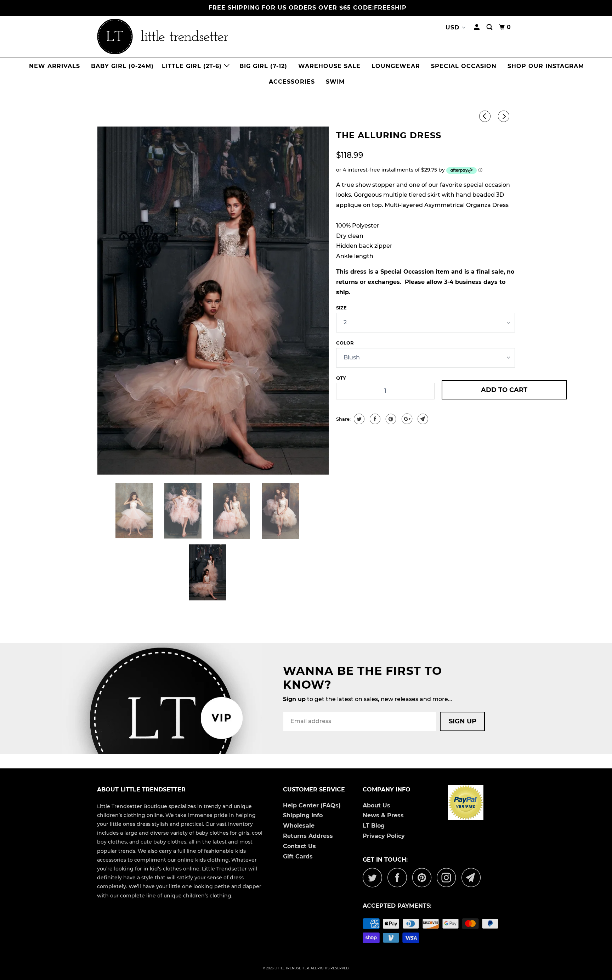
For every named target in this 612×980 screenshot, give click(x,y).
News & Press (383, 815)
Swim (335, 81)
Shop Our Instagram (546, 66)
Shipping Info (303, 815)
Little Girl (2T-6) (193, 66)
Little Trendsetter (291, 968)
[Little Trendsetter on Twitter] (374, 877)
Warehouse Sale (329, 66)
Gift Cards (298, 856)
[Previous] (486, 117)
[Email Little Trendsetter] (473, 877)
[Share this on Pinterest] (390, 419)
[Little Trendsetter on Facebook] (399, 877)
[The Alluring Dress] (213, 300)
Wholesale (298, 825)
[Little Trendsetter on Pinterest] (423, 877)
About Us (376, 805)
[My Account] (477, 27)
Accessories (292, 81)
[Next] (504, 117)
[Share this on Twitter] (358, 419)
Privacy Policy (384, 836)
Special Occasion (464, 66)
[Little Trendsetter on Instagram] (448, 877)
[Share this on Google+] (406, 419)
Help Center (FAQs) (312, 805)
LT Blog (374, 825)
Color (345, 343)
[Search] (490, 27)
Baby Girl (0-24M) (122, 66)
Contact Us (299, 846)
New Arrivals (54, 66)
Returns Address (308, 836)
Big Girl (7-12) (263, 66)
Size (341, 307)
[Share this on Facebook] (374, 419)
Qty (341, 378)
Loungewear (396, 66)
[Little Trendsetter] (199, 36)
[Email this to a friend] (422, 419)
